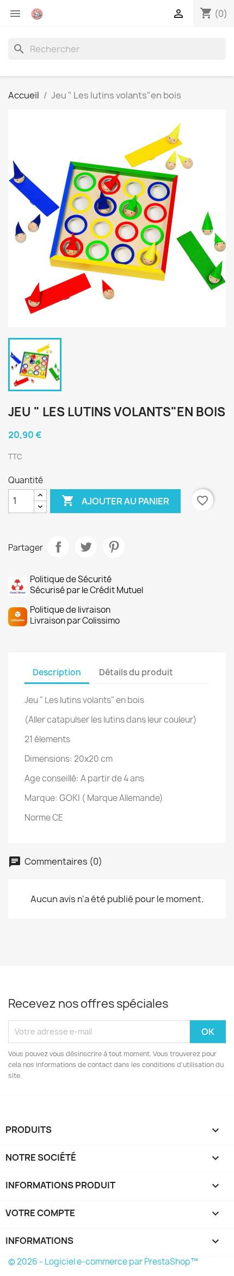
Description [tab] (57, 672)
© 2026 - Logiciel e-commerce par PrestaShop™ (103, 1261)
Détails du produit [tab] (136, 672)
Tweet (86, 547)
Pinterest (114, 547)
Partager (58, 547)
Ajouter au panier (115, 500)
